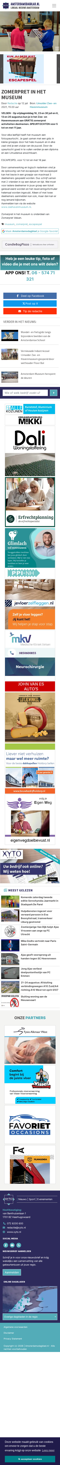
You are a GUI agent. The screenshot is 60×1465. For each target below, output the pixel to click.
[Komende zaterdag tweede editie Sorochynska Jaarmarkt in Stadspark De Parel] (10, 901)
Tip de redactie (32, 311)
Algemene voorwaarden (15, 1327)
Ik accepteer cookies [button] (30, 1459)
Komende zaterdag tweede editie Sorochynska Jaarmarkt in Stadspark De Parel (39, 901)
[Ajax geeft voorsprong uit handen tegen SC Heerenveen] (10, 959)
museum (10, 224)
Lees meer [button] (48, 1450)
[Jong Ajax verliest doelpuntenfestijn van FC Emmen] (10, 973)
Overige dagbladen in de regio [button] (21, 1316)
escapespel (35, 224)
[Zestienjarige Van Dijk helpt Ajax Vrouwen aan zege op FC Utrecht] (10, 931)
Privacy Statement (13, 1338)
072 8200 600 (15, 1223)
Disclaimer (9, 1333)
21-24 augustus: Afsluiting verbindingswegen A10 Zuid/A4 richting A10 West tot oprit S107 (39, 986)
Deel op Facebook (32, 295)
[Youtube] (12, 1245)
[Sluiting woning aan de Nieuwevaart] (10, 1001)
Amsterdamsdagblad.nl (25, 4)
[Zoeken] (53, 393)
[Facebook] (6, 1245)
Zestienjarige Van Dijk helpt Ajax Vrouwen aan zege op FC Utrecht (40, 930)
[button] (1, 68)
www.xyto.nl (14, 1231)
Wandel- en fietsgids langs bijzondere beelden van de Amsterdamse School (36, 336)
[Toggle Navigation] (54, 5)
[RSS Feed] (19, 1245)
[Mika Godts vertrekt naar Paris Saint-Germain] (10, 945)
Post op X (32, 303)
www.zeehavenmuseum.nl (16, 206)
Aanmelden (12, 1272)
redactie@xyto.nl (16, 1227)
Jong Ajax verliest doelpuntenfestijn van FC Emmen (35, 972)
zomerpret (22, 224)
